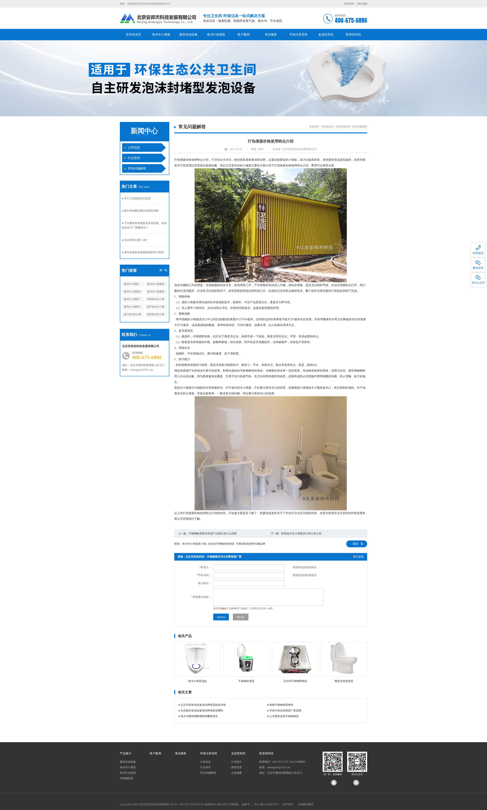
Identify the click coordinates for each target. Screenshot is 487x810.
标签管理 (349, 3)
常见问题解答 (135, 168)
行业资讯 (132, 158)
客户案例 (243, 34)
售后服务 (271, 34)
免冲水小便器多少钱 (155, 284)
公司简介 (236, 761)
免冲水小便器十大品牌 (132, 307)
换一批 (163, 270)
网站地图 (362, 3)
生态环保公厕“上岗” (135, 240)
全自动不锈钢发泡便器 (221, 543)
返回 (355, 543)
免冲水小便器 (161, 34)
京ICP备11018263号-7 (266, 804)
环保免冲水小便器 (155, 300)
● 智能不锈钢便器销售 (280, 704)
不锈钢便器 (126, 778)
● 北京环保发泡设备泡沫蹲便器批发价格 (202, 704)
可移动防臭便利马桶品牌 (250, 543)
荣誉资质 (236, 767)
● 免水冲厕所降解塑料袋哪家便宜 (198, 716)
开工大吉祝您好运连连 (136, 198)
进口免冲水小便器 (132, 315)
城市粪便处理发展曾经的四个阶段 (143, 252)
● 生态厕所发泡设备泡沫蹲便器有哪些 (200, 710)
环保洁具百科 (298, 34)
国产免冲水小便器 (155, 307)
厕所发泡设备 (188, 34)
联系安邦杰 (353, 34)
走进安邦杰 (325, 34)
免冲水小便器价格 (132, 292)
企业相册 (236, 772)
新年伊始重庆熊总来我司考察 (140, 210)
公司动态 (132, 147)
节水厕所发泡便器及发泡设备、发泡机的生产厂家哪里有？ (144, 225)
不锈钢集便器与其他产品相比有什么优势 (213, 533)
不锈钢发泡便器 (221, 159)
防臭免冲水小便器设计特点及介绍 (301, 533)
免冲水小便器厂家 (132, 300)
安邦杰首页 (133, 34)
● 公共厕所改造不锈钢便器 (283, 716)
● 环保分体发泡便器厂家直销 (284, 710)
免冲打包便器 (216, 34)
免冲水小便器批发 (155, 292)
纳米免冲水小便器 (155, 315)
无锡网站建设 (306, 804)
